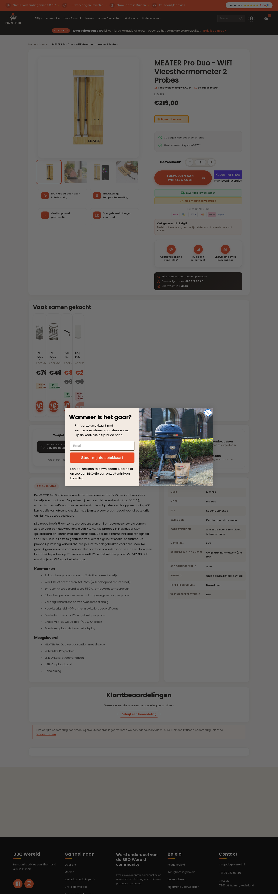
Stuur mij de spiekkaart (102, 458)
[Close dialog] (208, 412)
